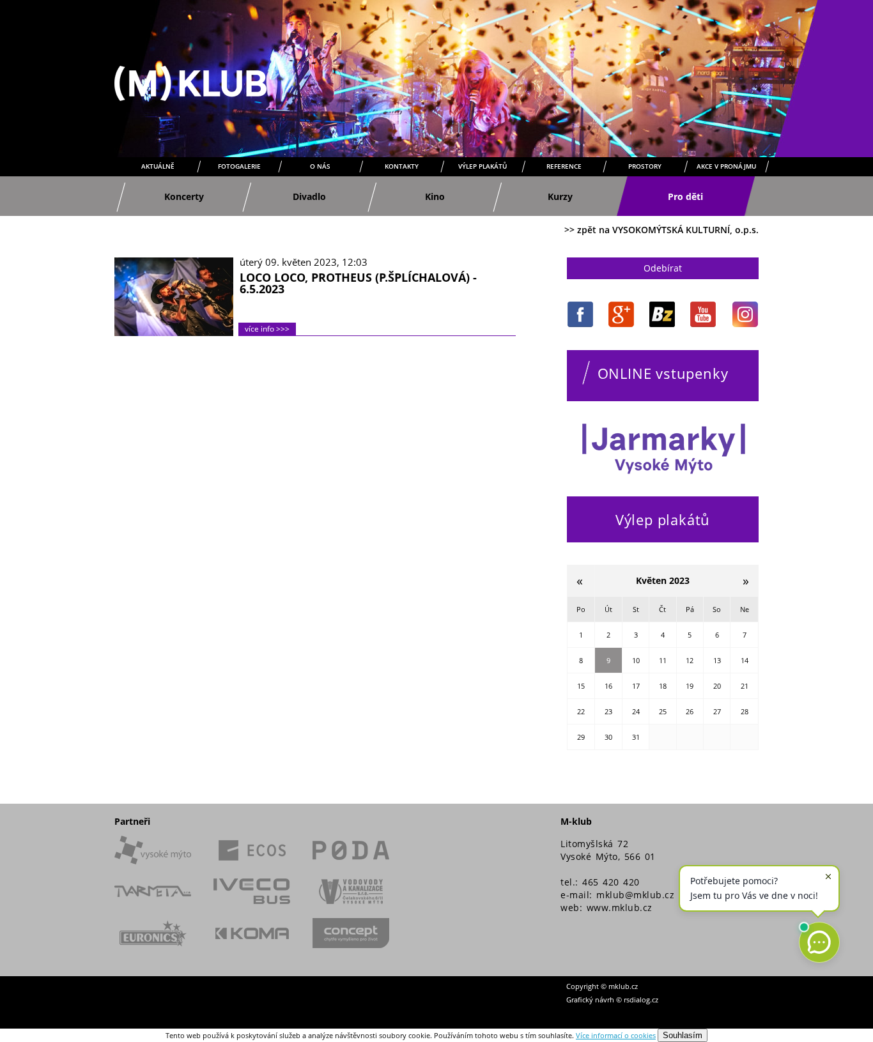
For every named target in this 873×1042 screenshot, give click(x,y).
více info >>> (267, 328)
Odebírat (663, 268)
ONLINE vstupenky (663, 373)
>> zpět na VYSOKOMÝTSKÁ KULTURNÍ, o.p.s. (661, 230)
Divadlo (309, 196)
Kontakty (402, 166)
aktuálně (157, 166)
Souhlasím (682, 1035)
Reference (564, 166)
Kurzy (560, 196)
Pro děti (685, 196)
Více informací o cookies (616, 1035)
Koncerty (184, 196)
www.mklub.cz (620, 907)
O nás (320, 166)
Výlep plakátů (482, 166)
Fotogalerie (239, 166)
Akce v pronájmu (726, 166)
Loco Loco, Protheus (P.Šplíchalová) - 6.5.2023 (358, 283)
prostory (644, 166)
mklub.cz (623, 986)
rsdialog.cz (641, 999)
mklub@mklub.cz (635, 895)
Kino (435, 196)
